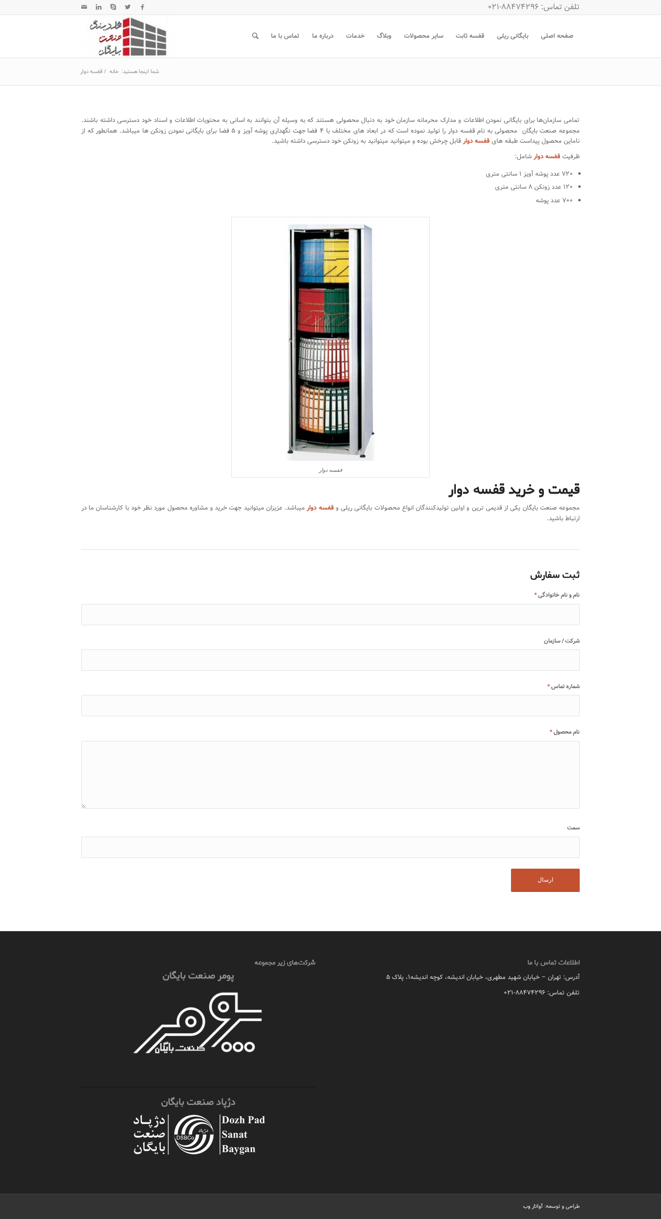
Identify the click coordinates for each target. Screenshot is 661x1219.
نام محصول (565, 732)
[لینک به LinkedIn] (98, 7)
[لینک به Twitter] (127, 7)
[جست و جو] (255, 36)
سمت (573, 827)
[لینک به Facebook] (142, 7)
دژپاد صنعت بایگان (198, 1102)
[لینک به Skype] (113, 7)
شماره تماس (563, 686)
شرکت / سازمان (562, 641)
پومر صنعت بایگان (198, 976)
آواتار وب (533, 1206)
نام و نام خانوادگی (557, 595)
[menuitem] (557, 36)
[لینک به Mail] (84, 7)
